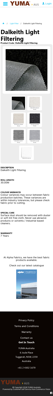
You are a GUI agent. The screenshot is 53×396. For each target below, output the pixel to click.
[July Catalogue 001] (26, 298)
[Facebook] (51, 393)
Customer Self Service (22, 389)
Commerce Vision (43, 389)
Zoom (29, 72)
